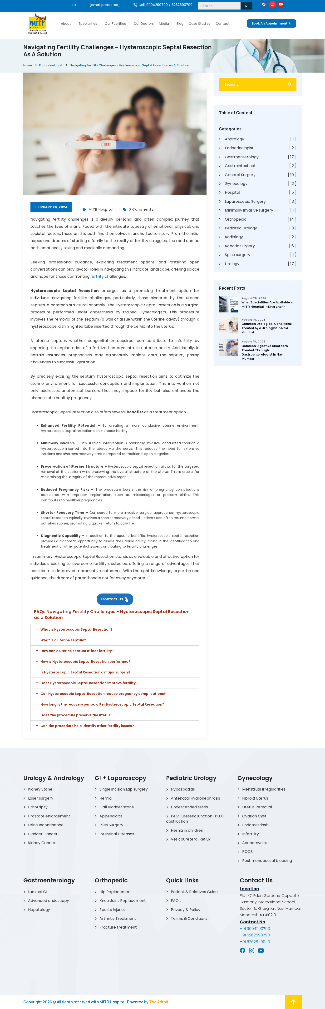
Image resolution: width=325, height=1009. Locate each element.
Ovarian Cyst (254, 816)
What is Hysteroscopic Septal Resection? (76, 629)
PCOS (247, 851)
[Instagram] (272, 4)
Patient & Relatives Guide (194, 892)
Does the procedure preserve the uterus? (76, 715)
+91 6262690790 (255, 935)
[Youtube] (281, 4)
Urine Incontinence (46, 825)
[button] (67, 23)
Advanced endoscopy (48, 900)
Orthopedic (260, 219)
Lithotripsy (38, 807)
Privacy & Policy (185, 909)
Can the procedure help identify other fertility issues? (87, 725)
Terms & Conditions (189, 918)
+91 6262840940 (255, 942)
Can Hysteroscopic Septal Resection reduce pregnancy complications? (103, 693)
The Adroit (158, 1001)
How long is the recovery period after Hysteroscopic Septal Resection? (102, 704)
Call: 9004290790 (153, 4)
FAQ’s (176, 900)
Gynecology (260, 183)
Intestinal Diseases (116, 834)
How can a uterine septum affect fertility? (77, 650)
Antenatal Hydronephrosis (195, 798)
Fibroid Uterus (255, 798)
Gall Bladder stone (116, 807)
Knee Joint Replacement (122, 900)
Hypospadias (183, 789)
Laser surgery (40, 798)
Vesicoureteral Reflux (191, 839)
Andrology (260, 139)
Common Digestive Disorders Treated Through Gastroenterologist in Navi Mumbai (264, 352)
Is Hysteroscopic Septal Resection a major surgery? (85, 672)
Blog (180, 23)
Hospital (260, 192)
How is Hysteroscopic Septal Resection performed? (85, 661)
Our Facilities (115, 23)
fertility (97, 276)
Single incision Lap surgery (123, 789)
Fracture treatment (118, 927)
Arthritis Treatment (117, 918)
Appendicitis (111, 816)
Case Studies (199, 23)
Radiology (260, 237)
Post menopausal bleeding (267, 860)
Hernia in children (187, 830)
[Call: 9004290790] (135, 5)
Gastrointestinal (260, 165)
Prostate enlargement (49, 816)
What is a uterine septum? (63, 640)
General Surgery (260, 175)
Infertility (250, 834)
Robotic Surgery (260, 246)
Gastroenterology (260, 157)
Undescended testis (189, 807)
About (66, 23)
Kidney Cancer (41, 843)
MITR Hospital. (113, 1001)
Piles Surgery (111, 825)
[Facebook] (264, 4)
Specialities (88, 23)
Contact (223, 23)
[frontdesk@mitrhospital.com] (74, 5)
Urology (260, 264)
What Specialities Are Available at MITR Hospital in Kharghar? (267, 304)
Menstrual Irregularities (264, 789)
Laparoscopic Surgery (260, 201)
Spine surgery (260, 254)
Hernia (105, 798)
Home (27, 65)
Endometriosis (255, 825)
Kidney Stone (40, 789)
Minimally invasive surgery (260, 210)
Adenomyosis (254, 843)
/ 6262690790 (180, 4)
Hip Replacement (115, 892)
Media (164, 23)
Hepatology (39, 909)
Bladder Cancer (43, 834)
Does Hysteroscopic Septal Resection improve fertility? (89, 683)
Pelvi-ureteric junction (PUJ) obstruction (195, 818)
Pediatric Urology (260, 228)
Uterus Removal (257, 807)
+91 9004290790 (255, 928)
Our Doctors (143, 23)
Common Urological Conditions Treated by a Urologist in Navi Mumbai (266, 327)
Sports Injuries (112, 909)
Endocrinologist (51, 65)
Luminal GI (37, 892)
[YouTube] (261, 950)
